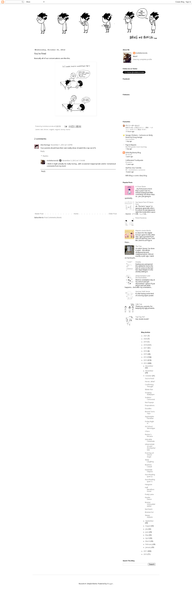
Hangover (148, 484)
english (51, 129)
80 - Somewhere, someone (135, 170)
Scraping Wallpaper (150, 394)
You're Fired (149, 378)
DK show (129, 155)
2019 (146, 342)
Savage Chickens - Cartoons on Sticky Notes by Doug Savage (139, 136)
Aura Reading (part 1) (150, 480)
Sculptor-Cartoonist (150, 398)
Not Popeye (149, 402)
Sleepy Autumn (149, 516)
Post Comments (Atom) (52, 217)
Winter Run (149, 389)
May (147, 535)
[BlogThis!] (72, 126)
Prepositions (149, 405)
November (149, 371)
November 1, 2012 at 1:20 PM (61, 145)
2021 (146, 336)
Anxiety (138, 262)
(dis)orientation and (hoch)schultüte (142, 277)
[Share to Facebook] (77, 126)
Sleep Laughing (149, 461)
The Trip (138, 246)
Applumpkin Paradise (149, 417)
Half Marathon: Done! (150, 489)
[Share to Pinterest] (80, 126)
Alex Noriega (45, 145)
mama (68, 129)
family (63, 129)
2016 (146, 351)
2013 (146, 360)
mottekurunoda (52, 160)
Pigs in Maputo (131, 145)
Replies (45, 156)
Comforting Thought (149, 385)
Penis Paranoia (140, 218)
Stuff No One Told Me (133, 168)
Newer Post (39, 214)
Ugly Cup (138, 304)
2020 (146, 339)
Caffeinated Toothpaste (134, 160)
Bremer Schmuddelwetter (150, 504)
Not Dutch (148, 509)
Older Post (113, 214)
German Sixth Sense (142, 291)
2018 (146, 345)
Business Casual (148, 466)
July (146, 529)
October (148, 376)
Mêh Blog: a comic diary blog (136, 175)
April (147, 538)
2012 (146, 363)
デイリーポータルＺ (133, 125)
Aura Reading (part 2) (150, 475)
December (149, 366)
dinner (46, 129)
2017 (146, 348)
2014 (146, 357)
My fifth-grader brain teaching (136, 147)
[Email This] (70, 126)
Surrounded (130, 139)
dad (41, 129)
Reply (42, 151)
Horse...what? (150, 381)
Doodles (148, 408)
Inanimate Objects (149, 471)
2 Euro (147, 431)
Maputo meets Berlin (143, 230)
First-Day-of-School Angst (149, 455)
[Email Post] (65, 126)
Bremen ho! (149, 512)
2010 (146, 554)
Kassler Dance (148, 498)
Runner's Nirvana (149, 435)
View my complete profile (142, 59)
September (149, 521)
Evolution (129, 162)
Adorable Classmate (150, 440)
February (148, 544)
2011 (146, 551)
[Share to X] (75, 126)
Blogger (110, 584)
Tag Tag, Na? (140, 317)
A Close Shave (140, 186)
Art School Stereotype (150, 427)
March (147, 541)
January (148, 547)
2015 (146, 354)
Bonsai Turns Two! (150, 412)
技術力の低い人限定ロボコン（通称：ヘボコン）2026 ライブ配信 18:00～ (139, 128)
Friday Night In (149, 422)
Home (76, 214)
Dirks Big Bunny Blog (133, 152)
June (147, 532)
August (148, 526)
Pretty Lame (149, 494)
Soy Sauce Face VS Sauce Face (144, 203)
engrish (57, 129)
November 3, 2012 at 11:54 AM (73, 160)
